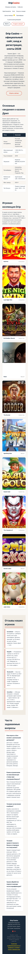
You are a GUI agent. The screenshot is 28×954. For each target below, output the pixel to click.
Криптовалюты (7, 11)
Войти (7, 24)
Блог (13, 11)
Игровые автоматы (10, 7)
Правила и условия (13, 947)
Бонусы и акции (20, 11)
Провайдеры (20, 15)
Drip (14, 3)
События (20, 7)
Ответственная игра (14, 949)
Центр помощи (9, 15)
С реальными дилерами (14, 19)
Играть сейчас (14, 93)
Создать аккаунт (18, 24)
